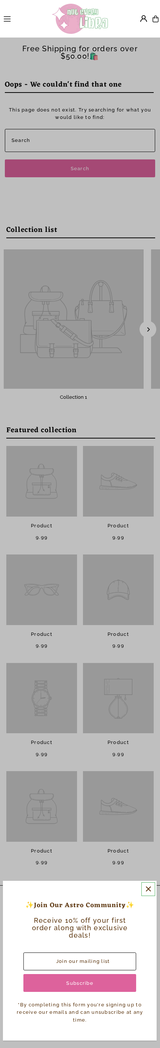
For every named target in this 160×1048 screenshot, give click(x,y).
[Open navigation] (24, 19)
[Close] (148, 889)
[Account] (143, 18)
